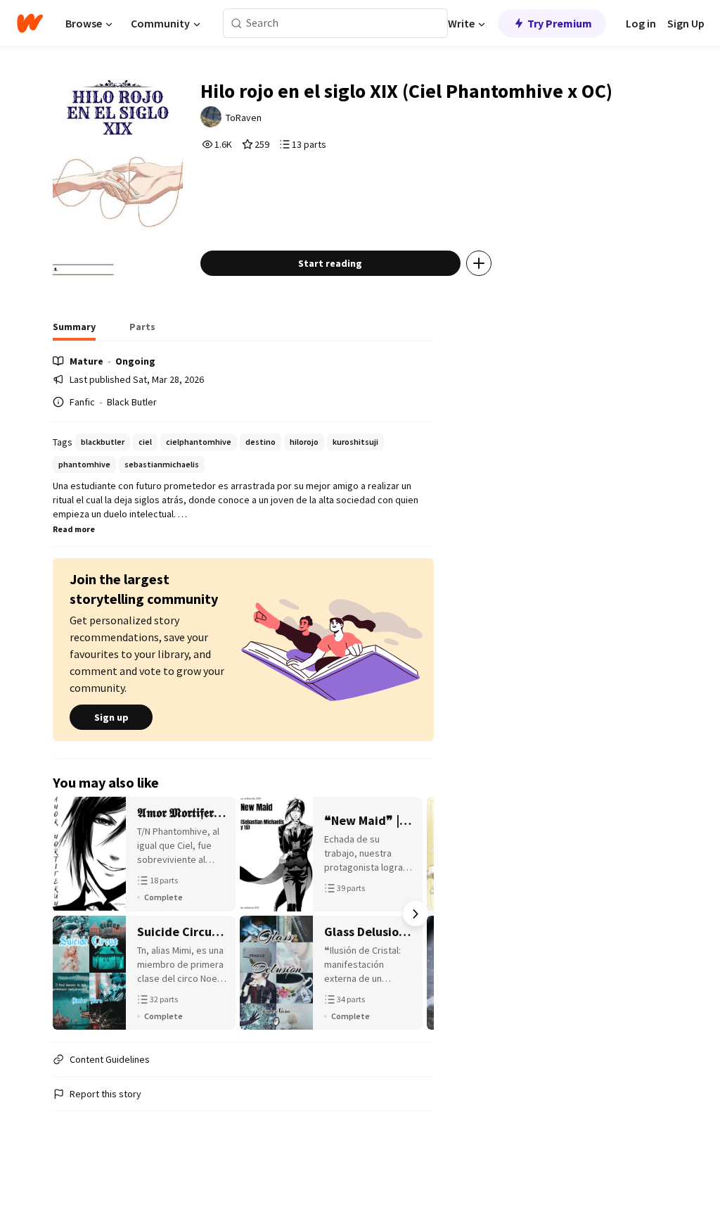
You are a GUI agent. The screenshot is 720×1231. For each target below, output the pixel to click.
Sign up (111, 717)
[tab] (74, 331)
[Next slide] (415, 913)
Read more (74, 529)
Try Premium (559, 23)
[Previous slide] (71, 913)
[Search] (236, 23)
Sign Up (686, 23)
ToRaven (244, 117)
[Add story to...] (478, 263)
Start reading (330, 263)
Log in (641, 23)
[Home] (30, 23)
